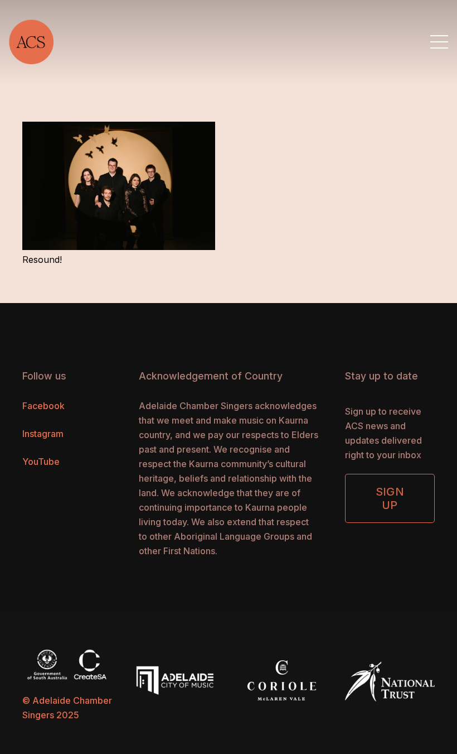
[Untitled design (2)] (282, 679)
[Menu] (439, 42)
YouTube (41, 461)
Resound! (42, 259)
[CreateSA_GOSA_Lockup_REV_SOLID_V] (67, 664)
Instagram (43, 433)
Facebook (43, 405)
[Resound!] (118, 129)
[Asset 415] (31, 42)
